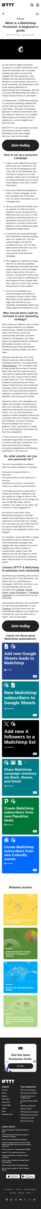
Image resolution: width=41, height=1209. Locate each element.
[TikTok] (30, 1200)
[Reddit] (34, 1200)
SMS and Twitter (25, 1109)
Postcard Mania (9, 365)
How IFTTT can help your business (14, 1152)
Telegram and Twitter (27, 1118)
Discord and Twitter (27, 1121)
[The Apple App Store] (13, 1176)
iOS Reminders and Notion (29, 1112)
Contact (13, 1193)
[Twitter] (25, 1200)
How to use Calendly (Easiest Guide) (14, 1139)
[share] (37, 13)
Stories (4, 1093)
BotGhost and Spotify (27, 1106)
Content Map (6, 1105)
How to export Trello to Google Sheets (15, 1165)
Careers (19, 1189)
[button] (37, 5)
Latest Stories (8, 1127)
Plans (4, 1111)
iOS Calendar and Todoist (29, 1115)
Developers (9, 1189)
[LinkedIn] (11, 1200)
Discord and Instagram (28, 1090)
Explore (5, 1087)
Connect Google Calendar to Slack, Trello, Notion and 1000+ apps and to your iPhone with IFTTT (16, 1144)
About (28, 1193)
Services (5, 1090)
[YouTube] (20, 1200)
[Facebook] (7, 1200)
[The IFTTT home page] (8, 5)
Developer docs (7, 1114)
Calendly (20, 589)
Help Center (6, 1102)
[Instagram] (16, 1200)
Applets (4, 1096)
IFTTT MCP (5, 1099)
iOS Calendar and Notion (28, 1093)
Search (4, 1108)
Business (20, 18)
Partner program (30, 1189)
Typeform (6, 608)
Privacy (21, 1193)
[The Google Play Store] (28, 1176)
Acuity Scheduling (17, 592)
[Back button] (3, 13)
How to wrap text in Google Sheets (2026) (16, 1149)
